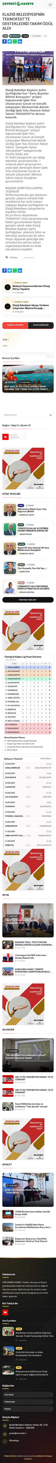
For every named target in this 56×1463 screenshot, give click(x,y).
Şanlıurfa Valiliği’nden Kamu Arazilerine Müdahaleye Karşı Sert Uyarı (32, 1225)
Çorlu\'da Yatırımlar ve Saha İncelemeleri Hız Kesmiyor (29, 1353)
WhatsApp (14, 1440)
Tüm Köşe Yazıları (27, 600)
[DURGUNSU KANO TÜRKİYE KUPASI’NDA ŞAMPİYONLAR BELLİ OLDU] (8, 971)
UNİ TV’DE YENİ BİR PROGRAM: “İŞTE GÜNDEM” (34, 1078)
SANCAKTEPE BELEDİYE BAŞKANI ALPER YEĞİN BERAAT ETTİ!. (26, 1191)
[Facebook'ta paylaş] (4, 41)
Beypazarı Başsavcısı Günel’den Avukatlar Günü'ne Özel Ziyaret (31, 1240)
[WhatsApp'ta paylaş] (15, 41)
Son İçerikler (41, 325)
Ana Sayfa (9, 1394)
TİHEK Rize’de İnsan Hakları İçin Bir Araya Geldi (32, 1213)
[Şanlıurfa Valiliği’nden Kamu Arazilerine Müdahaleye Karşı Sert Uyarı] (8, 1227)
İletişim (8, 1408)
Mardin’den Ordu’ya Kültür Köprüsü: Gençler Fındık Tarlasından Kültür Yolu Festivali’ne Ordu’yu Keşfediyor (34, 1336)
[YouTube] (5, 437)
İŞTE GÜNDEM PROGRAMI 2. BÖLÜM (24, 1055)
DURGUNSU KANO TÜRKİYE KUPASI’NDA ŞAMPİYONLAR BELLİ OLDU (32, 970)
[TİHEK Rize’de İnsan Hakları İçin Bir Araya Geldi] (8, 1214)
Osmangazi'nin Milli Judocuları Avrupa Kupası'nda (30, 956)
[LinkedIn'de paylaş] (20, 41)
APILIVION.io (11, 660)
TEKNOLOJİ (16, 36)
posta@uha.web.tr (17, 1433)
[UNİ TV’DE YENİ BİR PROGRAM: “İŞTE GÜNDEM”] (8, 1079)
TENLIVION (9, 1456)
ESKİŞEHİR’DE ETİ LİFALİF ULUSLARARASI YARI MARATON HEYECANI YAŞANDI (26, 921)
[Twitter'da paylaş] (9, 41)
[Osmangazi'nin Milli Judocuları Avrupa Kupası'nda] (8, 957)
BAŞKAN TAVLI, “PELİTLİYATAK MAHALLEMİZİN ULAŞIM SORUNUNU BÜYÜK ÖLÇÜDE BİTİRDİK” (34, 943)
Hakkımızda (10, 1401)
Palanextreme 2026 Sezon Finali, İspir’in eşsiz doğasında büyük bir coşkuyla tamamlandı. (32, 1374)
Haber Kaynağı (15, 325)
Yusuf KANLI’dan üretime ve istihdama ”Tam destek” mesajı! (31, 1105)
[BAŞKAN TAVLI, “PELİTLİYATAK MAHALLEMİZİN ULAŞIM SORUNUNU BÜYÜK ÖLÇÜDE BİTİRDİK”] (8, 945)
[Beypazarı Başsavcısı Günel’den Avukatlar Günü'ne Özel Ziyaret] (8, 1241)
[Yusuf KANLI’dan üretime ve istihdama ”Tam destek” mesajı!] (8, 1106)
